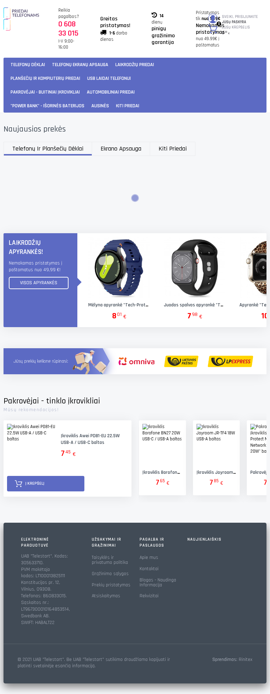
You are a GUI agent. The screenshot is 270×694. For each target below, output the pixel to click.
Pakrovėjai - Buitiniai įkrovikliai (45, 92)
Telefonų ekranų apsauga (80, 65)
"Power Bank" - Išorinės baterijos (47, 106)
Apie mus (149, 557)
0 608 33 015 (68, 28)
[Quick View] (119, 267)
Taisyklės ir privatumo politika (110, 560)
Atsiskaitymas (106, 595)
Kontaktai (149, 568)
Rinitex (245, 659)
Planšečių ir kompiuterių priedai (45, 78)
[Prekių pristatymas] (135, 361)
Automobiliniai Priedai (111, 92)
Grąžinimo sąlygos (110, 573)
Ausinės (100, 106)
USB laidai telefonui (109, 78)
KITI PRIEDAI (127, 106)
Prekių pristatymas (111, 584)
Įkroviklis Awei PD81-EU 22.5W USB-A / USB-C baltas (90, 439)
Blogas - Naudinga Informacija (158, 582)
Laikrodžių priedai (134, 65)
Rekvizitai (149, 595)
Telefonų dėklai (28, 65)
